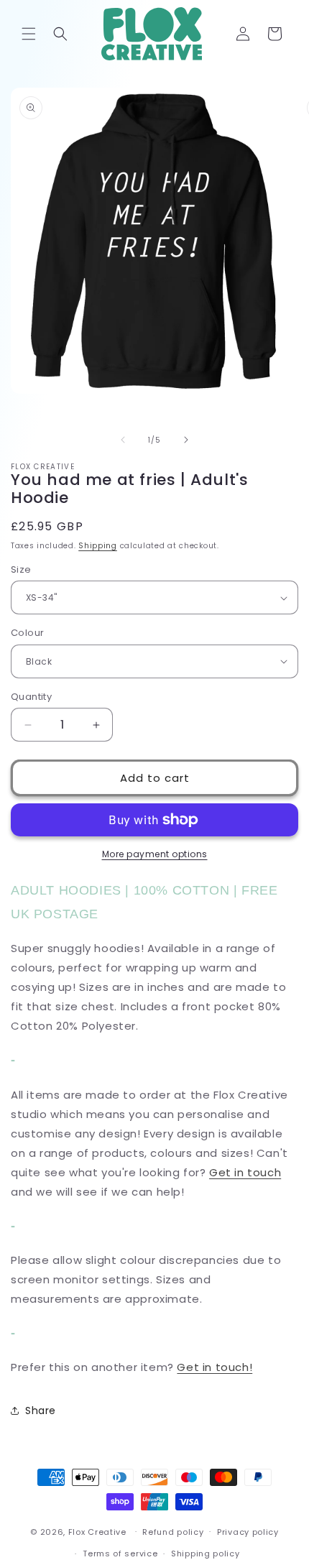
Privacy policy (248, 1532)
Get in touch (245, 1172)
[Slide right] (186, 440)
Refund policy (172, 1532)
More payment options (155, 854)
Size (21, 569)
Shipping (97, 545)
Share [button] (40, 1410)
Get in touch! (214, 1367)
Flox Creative (97, 1531)
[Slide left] (123, 440)
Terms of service (120, 1553)
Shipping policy (205, 1553)
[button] (29, 34)
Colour (27, 633)
